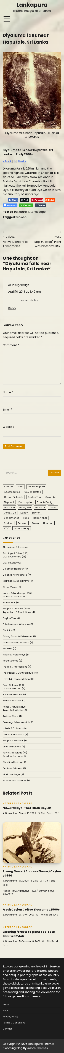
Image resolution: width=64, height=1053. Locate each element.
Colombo (50, 497)
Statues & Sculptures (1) (16, 780)
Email (7, 410)
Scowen (20, 217)
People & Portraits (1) (15, 740)
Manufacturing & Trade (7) (18, 642)
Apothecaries (12, 491)
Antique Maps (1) (12, 716)
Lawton (36, 512)
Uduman (48, 523)
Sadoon (8, 523)
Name (8, 392)
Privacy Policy (10, 1016)
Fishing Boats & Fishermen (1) (19, 636)
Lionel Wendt (11, 517)
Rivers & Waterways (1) (16, 654)
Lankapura (32, 5)
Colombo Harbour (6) (15, 568)
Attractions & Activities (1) (17, 547)
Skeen (35, 523)
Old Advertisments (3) (15, 734)
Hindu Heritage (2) (13, 774)
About (6, 1004)
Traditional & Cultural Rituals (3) (21, 672)
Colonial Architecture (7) (17, 574)
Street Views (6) (12, 587)
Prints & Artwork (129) (14, 706)
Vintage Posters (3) (14, 746)
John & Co (10, 512)
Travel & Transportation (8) (18, 679)
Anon (20, 486)
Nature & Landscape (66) (17, 593)
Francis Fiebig (44, 502)
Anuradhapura (36, 486)
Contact (7, 1028)
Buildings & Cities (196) (15, 553)
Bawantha (11, 813)
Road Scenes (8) (12, 660)
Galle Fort (9, 507)
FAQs (6, 1010)
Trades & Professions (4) (17, 666)
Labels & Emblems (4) (15, 728)
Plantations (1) (11, 602)
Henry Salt (25, 507)
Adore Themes (37, 1048)
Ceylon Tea (34, 497)
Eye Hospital (25, 502)
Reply (12, 308)
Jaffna (53, 507)
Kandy (24, 512)
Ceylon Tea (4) (11, 618)
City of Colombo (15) (14, 556)
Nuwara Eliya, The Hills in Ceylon (27, 808)
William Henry (21, 528)
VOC (6, 528)
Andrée (8, 486)
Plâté (26, 517)
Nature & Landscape (31, 212)
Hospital (40, 507)
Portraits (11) (9, 648)
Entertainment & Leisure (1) (18, 624)
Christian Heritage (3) (15, 762)
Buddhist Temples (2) (15, 756)
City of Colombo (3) (14, 688)
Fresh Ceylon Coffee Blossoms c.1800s (31, 910)
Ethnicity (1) (9, 630)
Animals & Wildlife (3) (15, 710)
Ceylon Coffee (32, 491)
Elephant (9, 502)
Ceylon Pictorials (13, 497)
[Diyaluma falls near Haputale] (32, 90)
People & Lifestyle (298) (16, 608)
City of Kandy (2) (12, 562)
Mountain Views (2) (14, 596)
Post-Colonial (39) (13, 685)
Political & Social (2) (14, 700)
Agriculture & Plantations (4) (19, 612)
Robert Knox (40, 517)
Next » (22, 161)
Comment (11, 345)
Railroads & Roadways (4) (18, 580)
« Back (7, 161)
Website (8, 427)
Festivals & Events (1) (14, 694)
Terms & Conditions (14, 1022)
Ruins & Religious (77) (15, 752)
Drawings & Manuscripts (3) (18, 722)
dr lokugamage (18, 285)
